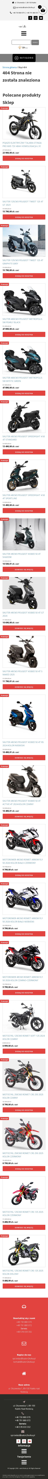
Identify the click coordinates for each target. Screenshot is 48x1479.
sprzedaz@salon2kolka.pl (25, 7)
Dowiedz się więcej (24, 570)
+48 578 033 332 (24, 1330)
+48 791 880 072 (24, 1325)
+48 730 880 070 (19, 13)
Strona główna (10, 67)
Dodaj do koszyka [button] (24, 158)
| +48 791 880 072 (31, 13)
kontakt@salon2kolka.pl (24, 1361)
